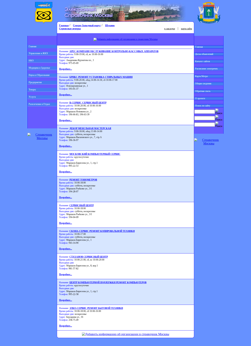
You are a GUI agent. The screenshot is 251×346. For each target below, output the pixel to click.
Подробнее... (65, 69)
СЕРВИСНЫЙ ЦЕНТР (81, 205)
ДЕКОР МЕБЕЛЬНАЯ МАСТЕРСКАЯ (90, 128)
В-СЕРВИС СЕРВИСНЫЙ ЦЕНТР (87, 102)
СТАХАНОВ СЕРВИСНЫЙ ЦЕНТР (88, 256)
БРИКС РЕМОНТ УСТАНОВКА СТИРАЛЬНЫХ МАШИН (101, 77)
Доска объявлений (204, 54)
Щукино (110, 25)
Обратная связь (202, 91)
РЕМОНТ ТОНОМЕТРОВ (83, 179)
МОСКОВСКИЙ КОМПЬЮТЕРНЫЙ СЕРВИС (94, 154)
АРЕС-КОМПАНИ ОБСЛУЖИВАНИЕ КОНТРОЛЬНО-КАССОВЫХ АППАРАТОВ (113, 51)
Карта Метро (201, 76)
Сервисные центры (70, 28)
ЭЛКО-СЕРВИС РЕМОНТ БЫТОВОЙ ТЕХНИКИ (96, 308)
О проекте (200, 98)
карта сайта (186, 28)
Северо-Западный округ (87, 25)
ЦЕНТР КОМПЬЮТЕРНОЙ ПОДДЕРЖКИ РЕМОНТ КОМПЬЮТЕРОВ (107, 282)
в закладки (169, 28)
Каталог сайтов (202, 61)
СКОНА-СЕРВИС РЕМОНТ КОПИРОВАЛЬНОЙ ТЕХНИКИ (102, 231)
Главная (32, 46)
